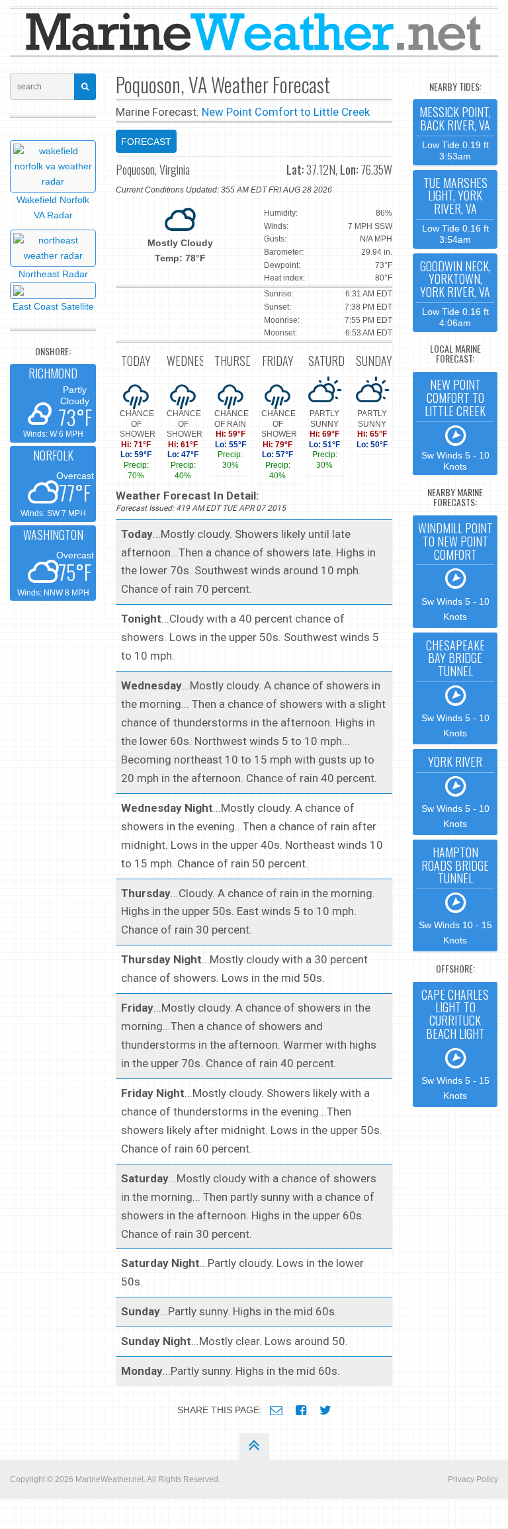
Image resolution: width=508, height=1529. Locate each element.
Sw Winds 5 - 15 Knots (455, 1043)
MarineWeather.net (109, 1479)
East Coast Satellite (53, 306)
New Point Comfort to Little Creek (286, 111)
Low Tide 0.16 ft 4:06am (455, 292)
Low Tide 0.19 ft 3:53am (455, 132)
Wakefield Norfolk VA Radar (53, 207)
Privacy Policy (473, 1479)
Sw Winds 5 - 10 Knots (455, 423)
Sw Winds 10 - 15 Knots (455, 894)
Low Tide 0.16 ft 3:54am (455, 209)
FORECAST (146, 141)
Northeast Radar (53, 274)
